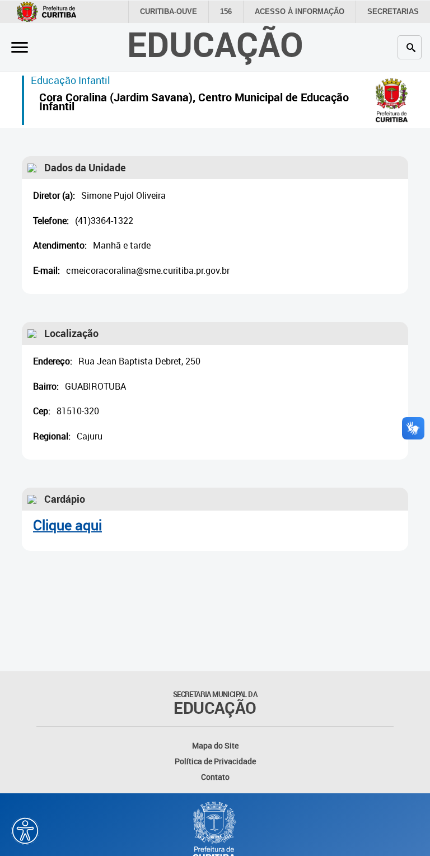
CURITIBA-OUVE (168, 11)
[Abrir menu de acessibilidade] (25, 831)
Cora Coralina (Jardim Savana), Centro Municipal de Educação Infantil (194, 103)
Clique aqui (67, 525)
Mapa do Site (215, 745)
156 (226, 11)
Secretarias (393, 11)
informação (299, 11)
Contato (215, 776)
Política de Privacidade (215, 761)
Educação (215, 44)
